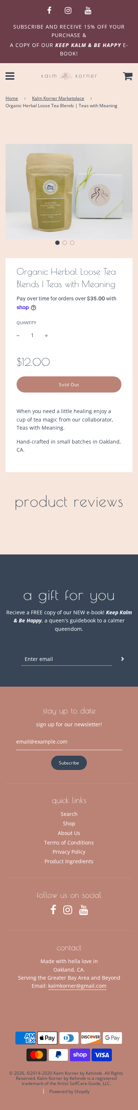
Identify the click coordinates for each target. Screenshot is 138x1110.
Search (69, 813)
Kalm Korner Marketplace (58, 98)
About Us (69, 832)
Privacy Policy (69, 851)
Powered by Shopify (69, 1091)
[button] (57, 243)
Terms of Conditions (69, 842)
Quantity (26, 322)
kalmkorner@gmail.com (77, 985)
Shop (69, 823)
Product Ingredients (69, 861)
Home (12, 98)
